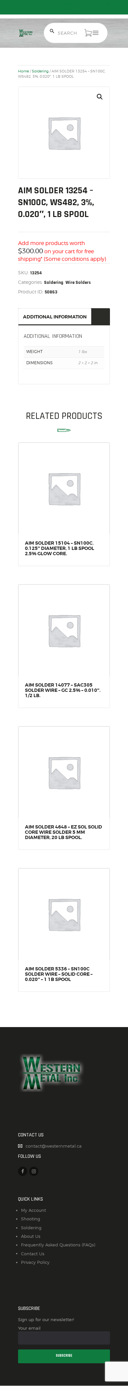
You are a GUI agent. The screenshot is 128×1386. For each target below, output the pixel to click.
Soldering (40, 71)
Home (23, 71)
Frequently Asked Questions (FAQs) (58, 1244)
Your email (29, 1328)
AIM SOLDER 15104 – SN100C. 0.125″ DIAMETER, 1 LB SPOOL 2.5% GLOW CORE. (59, 548)
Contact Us (32, 1253)
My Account (33, 1210)
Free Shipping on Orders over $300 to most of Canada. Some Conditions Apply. (64, 7)
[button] (100, 97)
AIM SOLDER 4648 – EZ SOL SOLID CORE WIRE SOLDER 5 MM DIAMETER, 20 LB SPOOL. (63, 832)
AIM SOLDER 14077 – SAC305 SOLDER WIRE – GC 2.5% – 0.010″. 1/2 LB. (62, 690)
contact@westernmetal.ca (54, 1146)
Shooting (30, 1218)
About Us (30, 1236)
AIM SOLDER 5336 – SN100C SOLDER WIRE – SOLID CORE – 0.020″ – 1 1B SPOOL (59, 974)
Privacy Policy (35, 1262)
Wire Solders (78, 282)
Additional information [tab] (55, 317)
